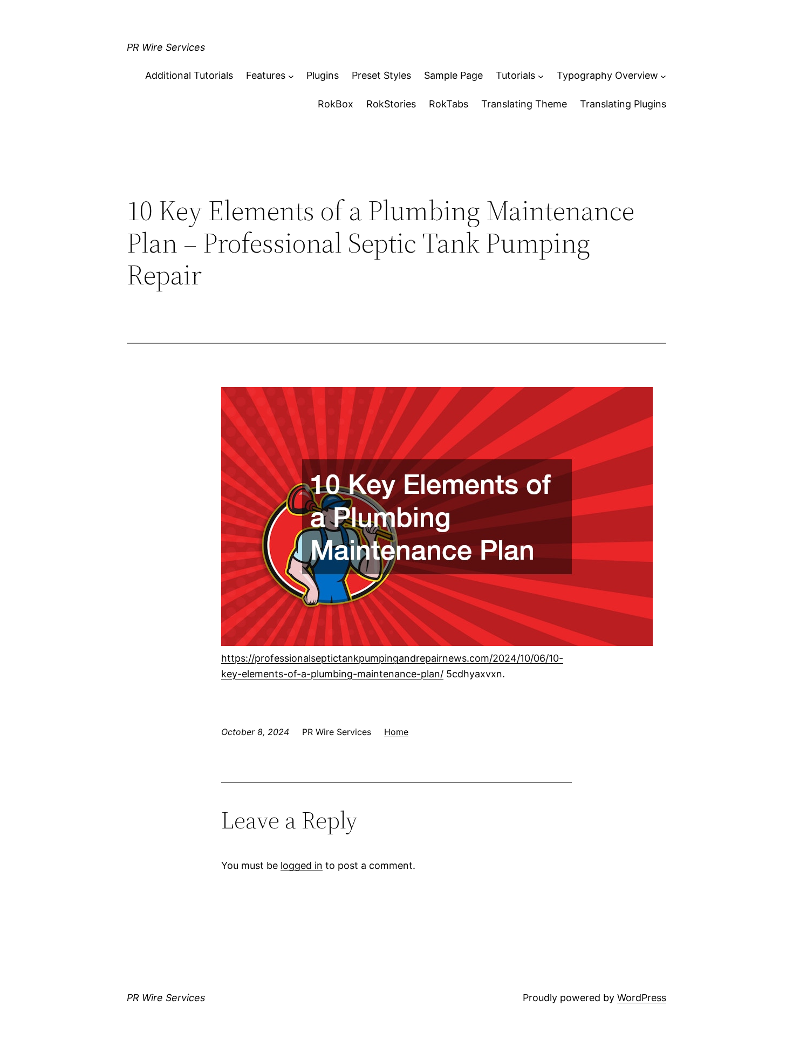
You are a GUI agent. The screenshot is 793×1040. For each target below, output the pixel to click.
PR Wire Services (166, 47)
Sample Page (453, 75)
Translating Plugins (623, 104)
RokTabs (448, 104)
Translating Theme (524, 104)
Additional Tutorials (189, 75)
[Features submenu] (291, 76)
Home (396, 731)
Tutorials (515, 75)
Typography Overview (607, 75)
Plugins (322, 75)
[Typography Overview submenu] (663, 76)
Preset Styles (381, 75)
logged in (302, 865)
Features (265, 75)
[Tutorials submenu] (541, 76)
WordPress (641, 997)
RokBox (335, 104)
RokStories (391, 104)
